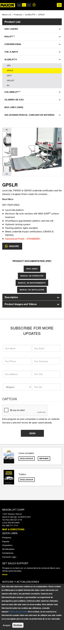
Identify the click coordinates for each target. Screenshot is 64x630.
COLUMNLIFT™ (12, 92)
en (19, 5)
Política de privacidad (18, 611)
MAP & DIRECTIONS (13, 529)
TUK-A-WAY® (11, 52)
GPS (9, 66)
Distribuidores (8, 549)
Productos (18, 14)
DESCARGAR (26, 458)
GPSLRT (10, 81)
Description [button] (11, 297)
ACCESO (34, 4)
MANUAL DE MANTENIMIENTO (32, 283)
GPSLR (10, 71)
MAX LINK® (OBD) (13, 107)
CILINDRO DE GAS (14, 99)
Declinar (18, 625)
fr (29, 5)
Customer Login (9, 556)
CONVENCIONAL (13, 44)
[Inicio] (7, 5)
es (24, 5)
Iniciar (5, 574)
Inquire (14, 246)
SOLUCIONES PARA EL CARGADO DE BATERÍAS (29, 115)
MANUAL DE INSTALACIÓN (32, 290)
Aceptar (6, 625)
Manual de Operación (31, 276)
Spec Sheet (32, 269)
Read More (7, 199)
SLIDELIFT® (30, 14)
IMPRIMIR (44, 458)
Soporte (5, 541)
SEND (32, 433)
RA (8, 85)
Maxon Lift (6, 14)
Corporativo (7, 545)
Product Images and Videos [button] (21, 304)
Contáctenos (7, 552)
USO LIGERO (11, 29)
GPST (9, 76)
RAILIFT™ (9, 36)
